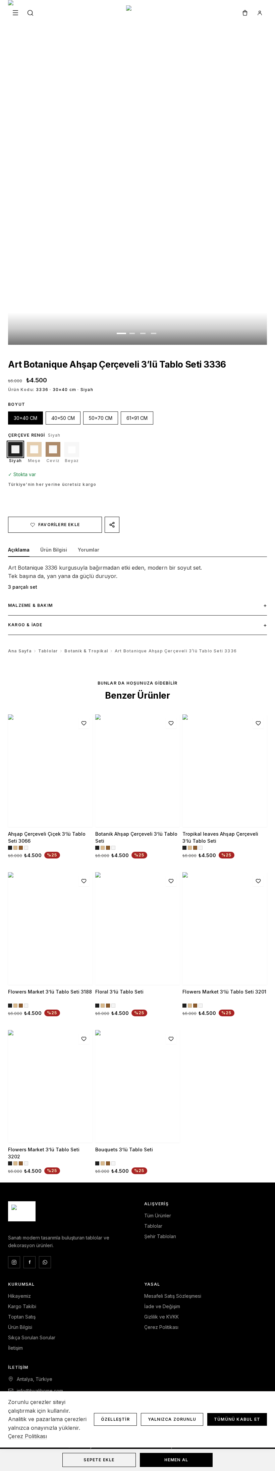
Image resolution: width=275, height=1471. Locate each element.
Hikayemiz (19, 1296)
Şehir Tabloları (160, 1236)
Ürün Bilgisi (20, 1327)
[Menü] (15, 12)
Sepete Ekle (99, 1459)
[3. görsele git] (143, 333)
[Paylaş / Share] (112, 525)
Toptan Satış (22, 1317)
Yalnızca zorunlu (172, 1419)
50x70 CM (100, 418)
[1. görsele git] (121, 333)
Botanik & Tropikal (86, 650)
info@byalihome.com (40, 1391)
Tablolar (48, 650)
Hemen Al (176, 1459)
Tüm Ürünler (157, 1215)
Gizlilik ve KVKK (161, 1317)
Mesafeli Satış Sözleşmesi (172, 1296)
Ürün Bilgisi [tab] (53, 550)
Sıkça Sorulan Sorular (31, 1337)
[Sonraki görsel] (234, 172)
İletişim (15, 1348)
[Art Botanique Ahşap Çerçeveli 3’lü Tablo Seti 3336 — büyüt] (137, 172)
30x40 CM (25, 418)
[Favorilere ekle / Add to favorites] (83, 723)
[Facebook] (29, 1262)
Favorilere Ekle (59, 524)
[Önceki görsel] (40, 172)
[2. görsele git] (132, 333)
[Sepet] (244, 12)
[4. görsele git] (153, 333)
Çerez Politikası (161, 1327)
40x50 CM (63, 418)
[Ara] (30, 12)
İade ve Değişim (162, 1306)
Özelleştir (115, 1419)
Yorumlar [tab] (88, 550)
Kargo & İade (137, 625)
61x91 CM (137, 418)
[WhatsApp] (45, 1262)
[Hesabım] (259, 12)
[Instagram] (14, 1262)
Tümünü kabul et (237, 1419)
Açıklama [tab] (19, 550)
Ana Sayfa (20, 650)
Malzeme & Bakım (137, 605)
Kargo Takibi (22, 1306)
